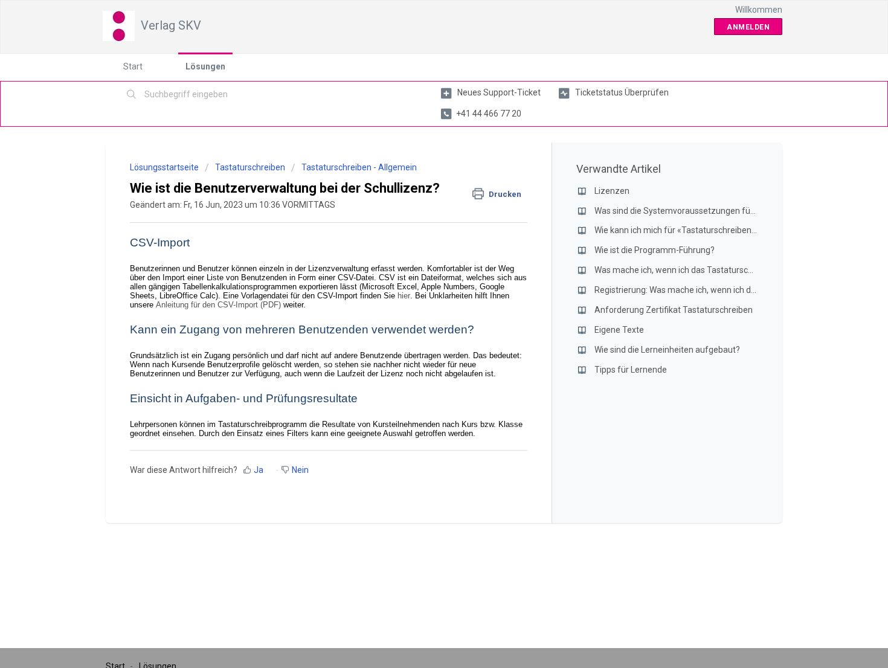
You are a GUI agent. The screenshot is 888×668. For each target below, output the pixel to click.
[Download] (421, 175)
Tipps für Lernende (630, 369)
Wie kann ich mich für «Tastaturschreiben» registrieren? (700, 230)
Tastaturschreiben (250, 167)
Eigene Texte (619, 330)
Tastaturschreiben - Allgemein (359, 167)
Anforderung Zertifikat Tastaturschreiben (673, 310)
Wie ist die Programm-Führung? (654, 250)
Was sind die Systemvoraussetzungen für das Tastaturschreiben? (719, 211)
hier (403, 295)
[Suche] (131, 95)
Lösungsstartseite (165, 167)
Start (133, 66)
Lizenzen (611, 191)
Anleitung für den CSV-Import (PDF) (218, 304)
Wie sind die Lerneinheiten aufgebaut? (667, 350)
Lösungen (205, 66)
